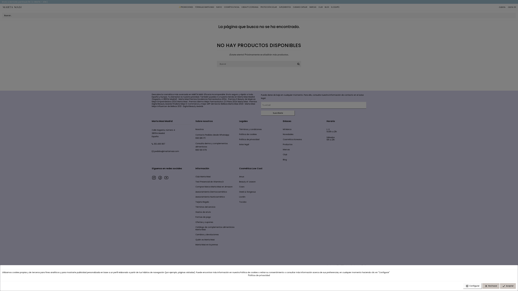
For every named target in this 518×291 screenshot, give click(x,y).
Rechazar (491, 286)
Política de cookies (249, 272)
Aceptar (508, 286)
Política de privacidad (259, 275)
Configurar (472, 286)
